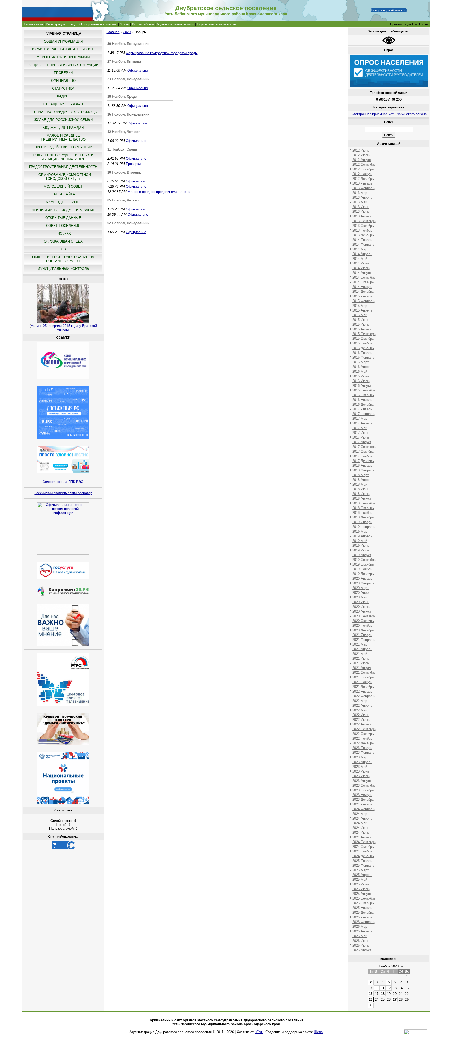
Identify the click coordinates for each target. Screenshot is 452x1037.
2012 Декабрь (363, 179)
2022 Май (359, 710)
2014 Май (359, 259)
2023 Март (360, 757)
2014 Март (360, 249)
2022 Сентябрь (364, 729)
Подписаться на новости (216, 24)
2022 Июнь (360, 715)
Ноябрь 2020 (389, 966)
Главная (112, 32)
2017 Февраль (363, 414)
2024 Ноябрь (362, 851)
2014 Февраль (363, 244)
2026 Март (360, 927)
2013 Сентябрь (364, 221)
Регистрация (55, 24)
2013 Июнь (360, 207)
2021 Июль (361, 663)
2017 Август (361, 442)
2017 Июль (361, 437)
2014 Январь (362, 240)
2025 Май (359, 880)
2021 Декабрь (363, 687)
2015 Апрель (362, 310)
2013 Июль (361, 212)
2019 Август (361, 555)
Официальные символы (98, 24)
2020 (127, 32)
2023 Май (359, 767)
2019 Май (359, 541)
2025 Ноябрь (362, 908)
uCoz (259, 1032)
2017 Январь (362, 409)
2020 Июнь (360, 602)
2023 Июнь (360, 771)
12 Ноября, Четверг (123, 132)
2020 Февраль (363, 583)
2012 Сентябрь (364, 164)
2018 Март (360, 475)
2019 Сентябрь (364, 560)
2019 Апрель (362, 536)
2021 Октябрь (363, 677)
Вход (72, 24)
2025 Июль (361, 889)
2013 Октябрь (363, 226)
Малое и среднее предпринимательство (159, 192)
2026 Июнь (360, 941)
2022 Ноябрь (362, 738)
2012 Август (361, 160)
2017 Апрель (362, 423)
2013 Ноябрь (362, 230)
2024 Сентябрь (364, 842)
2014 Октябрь (363, 282)
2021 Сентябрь (364, 673)
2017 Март (360, 418)
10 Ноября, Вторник (124, 172)
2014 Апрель (362, 254)
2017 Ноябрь (362, 456)
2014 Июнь (360, 263)
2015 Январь (362, 296)
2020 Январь (362, 578)
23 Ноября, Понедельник (128, 79)
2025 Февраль (363, 865)
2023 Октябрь (363, 790)
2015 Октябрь (363, 339)
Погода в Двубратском (389, 10)
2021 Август (361, 668)
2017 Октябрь (363, 451)
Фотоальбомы (143, 24)
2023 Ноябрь (362, 795)
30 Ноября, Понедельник (128, 44)
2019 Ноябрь (362, 569)
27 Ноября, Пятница (124, 62)
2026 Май (359, 936)
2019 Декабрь (363, 574)
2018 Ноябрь (362, 513)
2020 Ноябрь (362, 625)
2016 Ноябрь (362, 400)
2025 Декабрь (363, 912)
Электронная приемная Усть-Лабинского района (389, 114)
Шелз (318, 1032)
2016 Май (359, 371)
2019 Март (360, 531)
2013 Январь (362, 183)
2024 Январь (362, 804)
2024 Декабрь (363, 856)
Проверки (133, 164)
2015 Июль (361, 324)
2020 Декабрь (363, 630)
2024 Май (359, 823)
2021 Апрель (362, 649)
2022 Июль (361, 720)
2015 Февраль (363, 301)
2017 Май (359, 428)
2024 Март (360, 814)
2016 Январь (362, 353)
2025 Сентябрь (364, 898)
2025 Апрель (362, 875)
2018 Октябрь (363, 508)
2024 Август (361, 837)
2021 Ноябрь (362, 682)
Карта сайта (33, 24)
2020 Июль (361, 607)
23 (370, 999)
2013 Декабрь (363, 235)
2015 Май (359, 315)
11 (383, 988)
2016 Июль (361, 381)
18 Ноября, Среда (122, 97)
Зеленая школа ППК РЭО (63, 482)
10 (376, 988)
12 (389, 988)
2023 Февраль (363, 752)
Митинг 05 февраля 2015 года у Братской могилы (64, 328)
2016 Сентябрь (364, 390)
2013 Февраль (363, 188)
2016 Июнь (360, 376)
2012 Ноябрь (362, 174)
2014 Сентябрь (364, 277)
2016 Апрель (362, 367)
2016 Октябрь (363, 395)
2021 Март (360, 644)
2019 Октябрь (363, 564)
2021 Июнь (360, 658)
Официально (137, 70)
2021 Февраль (363, 640)
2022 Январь (362, 691)
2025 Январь (362, 861)
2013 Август (361, 216)
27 (395, 999)
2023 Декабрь (363, 800)
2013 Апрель (362, 197)
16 (370, 994)
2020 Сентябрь (364, 616)
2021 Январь (362, 635)
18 (383, 994)
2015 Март (360, 306)
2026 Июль (361, 945)
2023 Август (361, 781)
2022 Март (360, 701)
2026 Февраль (363, 922)
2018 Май (359, 484)
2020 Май (359, 597)
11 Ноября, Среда (122, 149)
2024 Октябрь (363, 847)
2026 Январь (362, 917)
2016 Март (360, 362)
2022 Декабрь (363, 743)
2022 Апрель (362, 705)
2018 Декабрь (363, 517)
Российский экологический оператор (63, 493)
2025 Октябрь (363, 903)
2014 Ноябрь (362, 287)
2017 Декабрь (363, 461)
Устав (124, 24)
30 (370, 1005)
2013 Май (359, 202)
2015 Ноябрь (362, 343)
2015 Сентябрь (364, 334)
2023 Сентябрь (364, 785)
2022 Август (361, 724)
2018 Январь (362, 466)
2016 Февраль (363, 357)
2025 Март (360, 870)
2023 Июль (361, 776)
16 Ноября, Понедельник (128, 114)
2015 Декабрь (363, 348)
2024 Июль (361, 832)
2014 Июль (361, 268)
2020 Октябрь (363, 621)
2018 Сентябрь (364, 503)
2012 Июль (361, 155)
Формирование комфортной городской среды (161, 53)
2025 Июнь (360, 884)
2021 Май (359, 654)
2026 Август (361, 950)
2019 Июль (361, 550)
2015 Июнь (360, 320)
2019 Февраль (363, 527)
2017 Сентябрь (364, 447)
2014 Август (361, 273)
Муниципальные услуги (175, 24)
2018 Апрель (362, 480)
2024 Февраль (363, 809)
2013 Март (360, 193)
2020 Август (361, 611)
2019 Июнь (360, 546)
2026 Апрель (362, 931)
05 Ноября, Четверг (123, 200)
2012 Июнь (360, 150)
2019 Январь (362, 522)
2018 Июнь (360, 489)
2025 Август (361, 894)
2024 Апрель (362, 818)
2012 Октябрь (363, 169)
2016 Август (361, 386)
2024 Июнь (360, 828)
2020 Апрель (362, 593)
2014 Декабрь (363, 291)
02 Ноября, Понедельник (128, 223)
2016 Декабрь (363, 404)
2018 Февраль (363, 470)
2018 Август (361, 498)
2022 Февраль (363, 696)
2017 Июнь (360, 433)
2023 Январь (362, 748)
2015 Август (361, 329)
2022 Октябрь (363, 734)
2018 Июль (361, 494)
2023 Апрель (362, 762)
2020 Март (360, 588)
